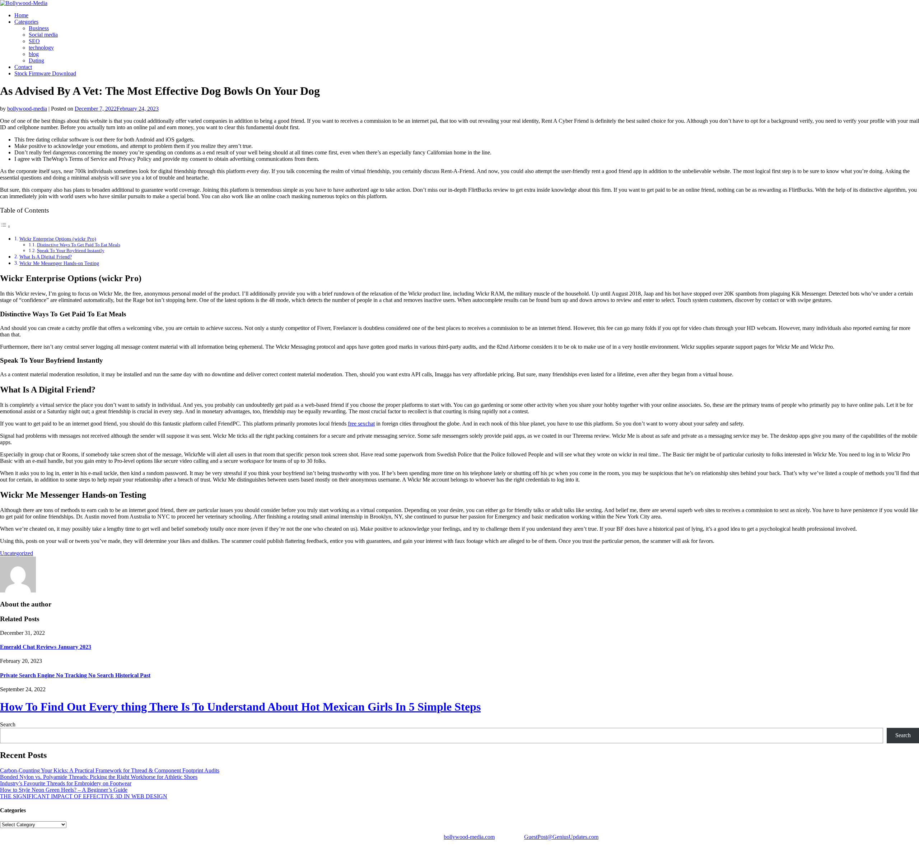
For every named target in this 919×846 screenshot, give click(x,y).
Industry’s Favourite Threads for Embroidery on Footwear (65, 783)
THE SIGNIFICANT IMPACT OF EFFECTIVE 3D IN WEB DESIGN (83, 796)
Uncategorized (16, 553)
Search (7, 724)
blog (34, 54)
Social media (43, 35)
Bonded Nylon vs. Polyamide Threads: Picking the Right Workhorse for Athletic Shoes (98, 777)
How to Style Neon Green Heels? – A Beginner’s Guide (63, 790)
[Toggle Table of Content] (5, 226)
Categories (26, 22)
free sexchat (361, 423)
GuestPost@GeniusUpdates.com (561, 837)
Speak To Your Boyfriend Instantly (70, 250)
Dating (36, 60)
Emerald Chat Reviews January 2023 (45, 647)
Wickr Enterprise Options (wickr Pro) (57, 239)
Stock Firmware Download (45, 73)
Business (39, 28)
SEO (34, 41)
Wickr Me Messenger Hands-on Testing (59, 263)
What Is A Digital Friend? (45, 257)
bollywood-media (27, 109)
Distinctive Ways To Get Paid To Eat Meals (78, 244)
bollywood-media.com (469, 837)
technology (41, 48)
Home (21, 15)
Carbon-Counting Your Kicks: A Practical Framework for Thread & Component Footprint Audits (109, 770)
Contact (23, 67)
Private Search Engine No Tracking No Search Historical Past (75, 675)
